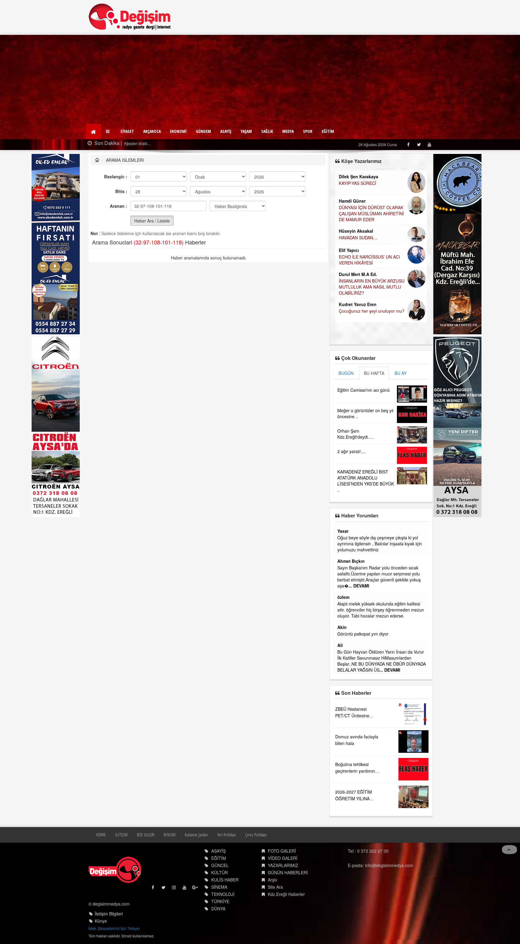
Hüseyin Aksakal (356, 231)
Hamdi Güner (352, 201)
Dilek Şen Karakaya (358, 176)
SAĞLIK (267, 131)
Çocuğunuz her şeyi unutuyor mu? (371, 311)
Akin (342, 627)
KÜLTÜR (219, 872)
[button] (108, 131)
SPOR (307, 131)
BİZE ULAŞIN (145, 835)
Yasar (342, 531)
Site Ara (275, 887)
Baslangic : (115, 176)
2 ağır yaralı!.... (351, 451)
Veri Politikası (226, 835)
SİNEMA (219, 887)
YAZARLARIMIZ (283, 865)
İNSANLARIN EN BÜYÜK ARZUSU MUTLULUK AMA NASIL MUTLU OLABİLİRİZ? (371, 287)
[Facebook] (408, 144)
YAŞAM (246, 131)
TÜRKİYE (220, 901)
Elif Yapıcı (349, 250)
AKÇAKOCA (152, 131)
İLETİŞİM (121, 835)
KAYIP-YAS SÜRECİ (357, 183)
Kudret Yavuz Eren (357, 304)
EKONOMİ (178, 131)
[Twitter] (418, 144)
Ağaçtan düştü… (137, 143)
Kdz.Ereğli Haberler (286, 894)
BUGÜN (346, 373)
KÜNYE (101, 835)
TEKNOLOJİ (222, 894)
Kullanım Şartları (196, 835)
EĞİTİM (328, 131)
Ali (340, 645)
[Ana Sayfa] (129, 16)
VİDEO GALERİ (282, 858)
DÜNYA (218, 909)
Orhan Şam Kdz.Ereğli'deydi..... (355, 434)
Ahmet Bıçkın (351, 561)
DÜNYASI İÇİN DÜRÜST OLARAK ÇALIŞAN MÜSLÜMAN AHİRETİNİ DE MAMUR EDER (371, 213)
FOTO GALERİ (282, 851)
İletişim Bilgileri (109, 914)
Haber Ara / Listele (152, 221)
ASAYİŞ (225, 131)
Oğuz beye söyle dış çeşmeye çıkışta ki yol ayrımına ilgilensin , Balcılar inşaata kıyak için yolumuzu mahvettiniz (379, 544)
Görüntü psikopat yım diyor (362, 634)
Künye (101, 921)
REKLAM (169, 835)
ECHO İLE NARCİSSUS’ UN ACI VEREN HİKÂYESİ (369, 260)
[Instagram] (174, 889)
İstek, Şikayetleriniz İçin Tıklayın (114, 928)
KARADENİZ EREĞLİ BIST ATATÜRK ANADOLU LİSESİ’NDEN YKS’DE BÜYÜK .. (365, 481)
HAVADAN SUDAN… (358, 237)
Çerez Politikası (256, 835)
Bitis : (121, 191)
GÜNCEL (220, 865)
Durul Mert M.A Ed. (358, 274)
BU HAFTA (374, 373)
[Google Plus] (195, 889)
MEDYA (288, 131)
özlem (343, 597)
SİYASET (127, 131)
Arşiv (272, 880)
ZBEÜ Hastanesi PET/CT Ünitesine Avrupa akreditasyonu (356, 715)
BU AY (401, 373)
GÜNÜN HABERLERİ (288, 872)
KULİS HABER (225, 880)
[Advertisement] (260, 80)
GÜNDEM (203, 131)
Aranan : (118, 206)
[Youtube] (429, 144)
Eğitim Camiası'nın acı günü (363, 390)
